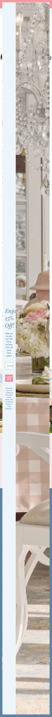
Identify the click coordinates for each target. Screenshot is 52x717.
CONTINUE (9, 378)
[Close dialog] (46, 6)
